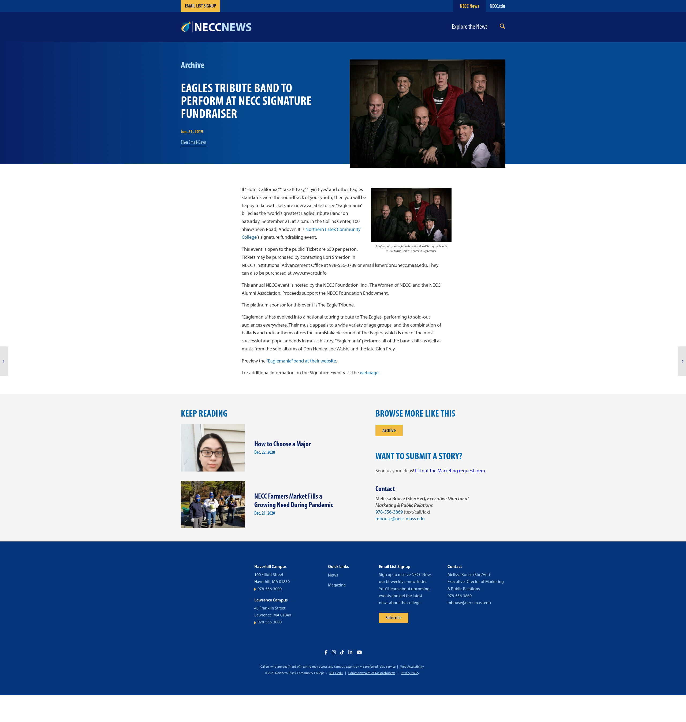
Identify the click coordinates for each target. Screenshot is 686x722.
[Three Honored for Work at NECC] (682, 361)
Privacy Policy (410, 673)
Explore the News (469, 26)
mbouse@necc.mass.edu (400, 519)
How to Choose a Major (282, 443)
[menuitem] (502, 27)
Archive (389, 430)
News (333, 575)
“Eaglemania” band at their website (301, 361)
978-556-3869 (389, 512)
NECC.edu (497, 6)
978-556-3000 (270, 588)
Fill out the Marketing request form (450, 471)
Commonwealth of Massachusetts (371, 673)
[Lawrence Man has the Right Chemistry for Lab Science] (4, 361)
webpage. (370, 373)
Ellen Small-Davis (193, 142)
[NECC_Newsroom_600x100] (216, 27)
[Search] (502, 27)
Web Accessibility (412, 666)
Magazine (337, 585)
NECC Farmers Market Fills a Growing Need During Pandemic (293, 500)
